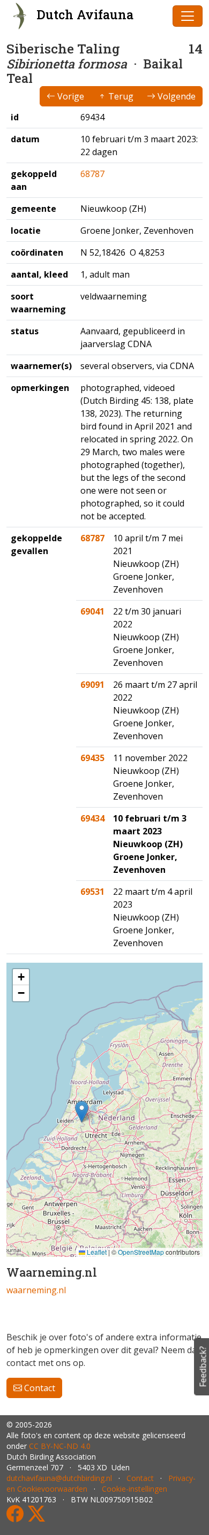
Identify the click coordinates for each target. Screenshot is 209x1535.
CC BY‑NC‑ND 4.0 (60, 1446)
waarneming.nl (36, 1290)
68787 (92, 174)
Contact (38, 1388)
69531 (92, 891)
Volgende (175, 96)
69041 (92, 611)
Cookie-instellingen (134, 1489)
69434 (92, 818)
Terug (119, 96)
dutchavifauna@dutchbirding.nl (59, 1478)
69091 (92, 684)
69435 (92, 758)
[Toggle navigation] (188, 16)
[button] (81, 1112)
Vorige (69, 96)
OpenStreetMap (141, 1251)
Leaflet (96, 1251)
